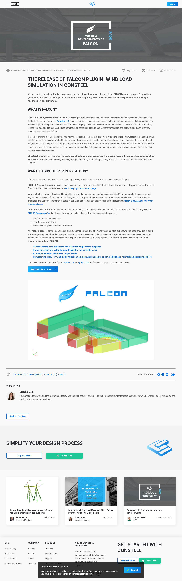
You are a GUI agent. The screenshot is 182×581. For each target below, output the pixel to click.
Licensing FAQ (10, 558)
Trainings (32, 563)
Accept (134, 570)
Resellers (32, 554)
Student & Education (13, 563)
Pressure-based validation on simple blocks (55, 253)
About (30, 558)
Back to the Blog (17, 416)
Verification (9, 554)
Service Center (51, 554)
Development (35, 374)
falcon (49, 374)
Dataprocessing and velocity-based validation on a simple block (65, 250)
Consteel (19, 374)
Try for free (66, 455)
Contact (31, 549)
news (60, 374)
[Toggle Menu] (8, 4)
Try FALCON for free (41, 269)
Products (49, 549)
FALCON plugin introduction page (80, 188)
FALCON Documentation (39, 213)
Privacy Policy (10, 549)
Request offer (24, 455)
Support (48, 558)
